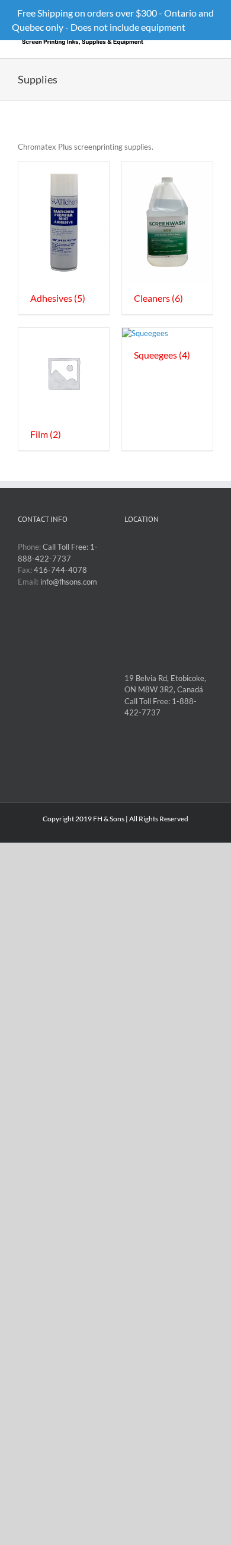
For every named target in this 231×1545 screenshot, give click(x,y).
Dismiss (203, 27)
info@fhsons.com (68, 581)
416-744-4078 (60, 570)
